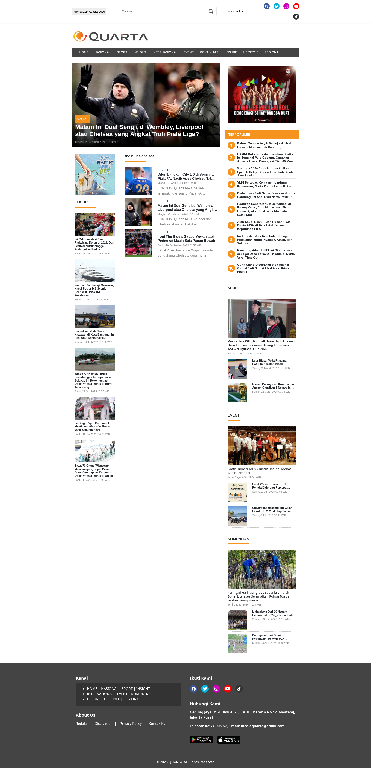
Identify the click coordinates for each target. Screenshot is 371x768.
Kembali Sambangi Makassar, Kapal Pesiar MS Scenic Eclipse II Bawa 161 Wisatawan (94, 290)
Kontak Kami (159, 723)
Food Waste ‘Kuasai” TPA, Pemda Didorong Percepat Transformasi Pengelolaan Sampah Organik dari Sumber (272, 489)
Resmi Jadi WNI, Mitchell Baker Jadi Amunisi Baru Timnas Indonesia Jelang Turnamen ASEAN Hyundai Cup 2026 (261, 345)
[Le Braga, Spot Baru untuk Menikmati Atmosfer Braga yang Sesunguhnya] (95, 408)
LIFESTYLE (250, 52)
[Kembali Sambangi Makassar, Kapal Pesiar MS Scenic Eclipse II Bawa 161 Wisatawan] (95, 270)
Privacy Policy (131, 723)
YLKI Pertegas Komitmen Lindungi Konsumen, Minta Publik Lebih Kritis (264, 184)
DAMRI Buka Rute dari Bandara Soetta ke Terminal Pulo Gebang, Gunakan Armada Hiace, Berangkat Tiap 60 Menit (266, 157)
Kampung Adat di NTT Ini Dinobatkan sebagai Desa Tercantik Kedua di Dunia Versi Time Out (266, 253)
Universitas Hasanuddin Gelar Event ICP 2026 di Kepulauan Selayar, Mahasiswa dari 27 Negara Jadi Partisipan (272, 513)
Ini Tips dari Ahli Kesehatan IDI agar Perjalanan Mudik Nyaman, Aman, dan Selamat (264, 239)
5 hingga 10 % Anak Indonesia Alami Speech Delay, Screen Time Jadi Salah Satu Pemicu (265, 172)
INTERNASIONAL (165, 52)
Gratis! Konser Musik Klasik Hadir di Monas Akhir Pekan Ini (259, 471)
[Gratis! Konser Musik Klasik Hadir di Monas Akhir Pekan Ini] (262, 445)
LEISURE (231, 52)
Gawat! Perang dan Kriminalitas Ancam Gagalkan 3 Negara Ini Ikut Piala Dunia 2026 (273, 387)
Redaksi (82, 723)
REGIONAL (272, 52)
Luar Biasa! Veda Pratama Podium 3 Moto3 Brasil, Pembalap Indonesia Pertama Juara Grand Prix (271, 365)
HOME (83, 52)
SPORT (122, 52)
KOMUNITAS (209, 52)
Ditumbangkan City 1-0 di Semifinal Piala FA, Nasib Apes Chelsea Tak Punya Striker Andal (186, 178)
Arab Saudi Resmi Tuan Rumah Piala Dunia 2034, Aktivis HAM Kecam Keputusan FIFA (263, 225)
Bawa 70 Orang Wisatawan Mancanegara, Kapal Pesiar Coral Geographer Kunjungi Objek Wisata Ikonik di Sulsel (94, 470)
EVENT (189, 52)
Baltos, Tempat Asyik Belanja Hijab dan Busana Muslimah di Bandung (266, 145)
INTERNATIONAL (100, 693)
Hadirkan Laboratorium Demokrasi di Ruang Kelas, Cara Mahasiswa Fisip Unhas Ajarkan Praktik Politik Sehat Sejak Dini (264, 209)
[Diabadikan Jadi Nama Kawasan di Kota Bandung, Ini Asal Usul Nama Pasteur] (95, 316)
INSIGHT (140, 52)
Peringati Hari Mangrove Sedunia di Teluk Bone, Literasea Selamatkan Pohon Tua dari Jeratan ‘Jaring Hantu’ (260, 596)
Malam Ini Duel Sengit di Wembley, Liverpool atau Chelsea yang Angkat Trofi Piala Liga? (187, 210)
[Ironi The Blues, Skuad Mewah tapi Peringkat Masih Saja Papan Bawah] (146, 105)
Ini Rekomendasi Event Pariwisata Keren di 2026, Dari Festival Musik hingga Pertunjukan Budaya (94, 244)
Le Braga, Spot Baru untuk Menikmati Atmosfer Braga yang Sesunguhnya (92, 426)
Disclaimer (103, 723)
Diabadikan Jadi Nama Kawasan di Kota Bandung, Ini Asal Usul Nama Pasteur (95, 335)
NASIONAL (102, 52)
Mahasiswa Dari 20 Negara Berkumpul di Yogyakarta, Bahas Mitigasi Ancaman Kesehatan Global (274, 616)
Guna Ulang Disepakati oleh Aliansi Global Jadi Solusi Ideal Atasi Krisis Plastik (263, 268)
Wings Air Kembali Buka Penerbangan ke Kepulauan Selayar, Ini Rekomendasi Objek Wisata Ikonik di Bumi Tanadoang (93, 380)
